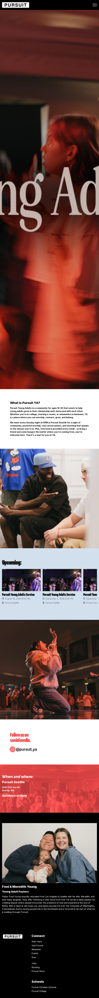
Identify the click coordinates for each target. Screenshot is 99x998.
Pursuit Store (38, 971)
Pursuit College (39, 991)
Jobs (34, 963)
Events (35, 953)
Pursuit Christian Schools (44, 987)
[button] (95, 5)
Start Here (37, 941)
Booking (36, 967)
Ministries (36, 949)
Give (34, 957)
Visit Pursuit (37, 945)
